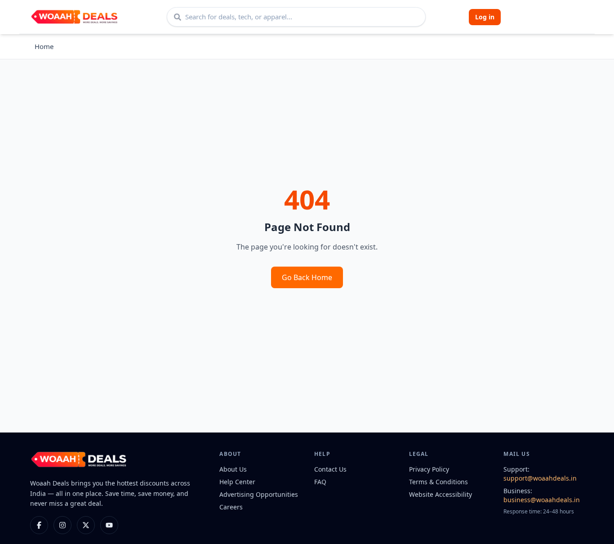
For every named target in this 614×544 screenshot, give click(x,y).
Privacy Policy (429, 469)
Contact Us (330, 469)
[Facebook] (39, 525)
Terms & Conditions (438, 481)
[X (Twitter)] (86, 525)
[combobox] (296, 17)
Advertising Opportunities (258, 494)
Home (44, 46)
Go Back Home (307, 277)
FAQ (320, 481)
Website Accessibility (440, 494)
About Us (233, 469)
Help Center (237, 481)
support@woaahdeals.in (540, 478)
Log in (484, 17)
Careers (231, 507)
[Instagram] (62, 525)
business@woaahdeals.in (541, 499)
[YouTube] (109, 525)
